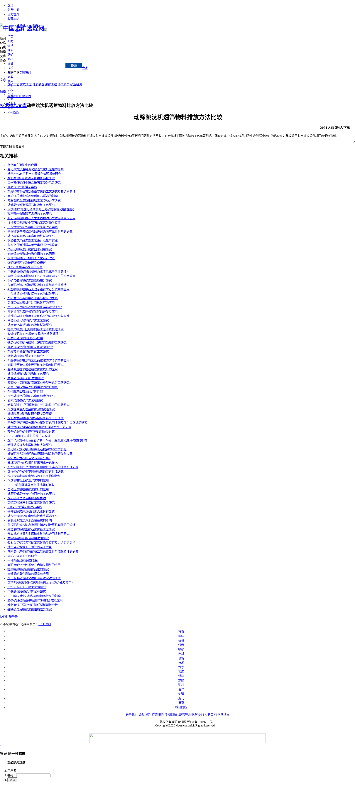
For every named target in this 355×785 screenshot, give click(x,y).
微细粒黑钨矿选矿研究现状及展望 (29, 413)
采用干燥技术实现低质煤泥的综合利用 (32, 387)
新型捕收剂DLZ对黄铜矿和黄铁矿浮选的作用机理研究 (42, 467)
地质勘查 (38, 84)
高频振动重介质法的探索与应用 (28, 573)
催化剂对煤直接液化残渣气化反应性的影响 (35, 169)
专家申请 (13, 72)
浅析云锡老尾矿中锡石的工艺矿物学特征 (34, 222)
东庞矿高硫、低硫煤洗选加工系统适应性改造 (37, 284)
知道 (10, 99)
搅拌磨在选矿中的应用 (22, 164)
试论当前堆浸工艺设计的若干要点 (29, 547)
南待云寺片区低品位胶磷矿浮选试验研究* (34, 307)
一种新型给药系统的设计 (23, 560)
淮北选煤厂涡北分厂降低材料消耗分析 (32, 604)
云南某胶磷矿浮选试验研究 (25, 400)
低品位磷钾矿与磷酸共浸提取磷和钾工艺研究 (37, 342)
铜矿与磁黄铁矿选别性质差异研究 (29, 280)
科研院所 (13, 112)
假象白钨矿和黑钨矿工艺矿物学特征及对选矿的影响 (41, 542)
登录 (10, 5)
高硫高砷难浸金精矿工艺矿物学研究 (31, 502)
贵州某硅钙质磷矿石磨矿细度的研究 (31, 396)
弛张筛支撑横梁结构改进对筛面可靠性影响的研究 (39, 231)
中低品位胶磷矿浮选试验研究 (26, 591)
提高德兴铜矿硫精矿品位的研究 (28, 569)
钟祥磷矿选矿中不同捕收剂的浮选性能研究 (35, 471)
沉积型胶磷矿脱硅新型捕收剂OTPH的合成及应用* (40, 582)
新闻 (10, 41)
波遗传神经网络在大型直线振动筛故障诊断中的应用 (41, 218)
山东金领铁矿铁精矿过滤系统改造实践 (32, 227)
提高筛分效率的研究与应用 (25, 338)
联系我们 (197, 714)
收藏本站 (13, 18)
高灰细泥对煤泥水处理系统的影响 (29, 520)
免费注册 (13, 9)
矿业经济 (76, 84)
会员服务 (145, 714)
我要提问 (13, 96)
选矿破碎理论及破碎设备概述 (26, 262)
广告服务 (158, 714)
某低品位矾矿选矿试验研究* (25, 378)
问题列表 (25, 96)
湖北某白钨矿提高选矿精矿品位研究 (31, 178)
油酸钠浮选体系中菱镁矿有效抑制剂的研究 (35, 364)
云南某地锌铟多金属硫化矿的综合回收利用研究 (38, 533)
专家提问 (25, 72)
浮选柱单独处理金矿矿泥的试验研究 (31, 409)
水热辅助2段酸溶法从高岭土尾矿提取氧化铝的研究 (40, 209)
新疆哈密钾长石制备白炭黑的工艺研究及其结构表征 (41, 191)
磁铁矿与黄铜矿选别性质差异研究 (29, 609)
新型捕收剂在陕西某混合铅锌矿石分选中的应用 (38, 289)
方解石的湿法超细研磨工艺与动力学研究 (34, 200)
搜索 (74, 65)
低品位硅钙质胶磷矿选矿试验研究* (30, 347)
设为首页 (13, 14)
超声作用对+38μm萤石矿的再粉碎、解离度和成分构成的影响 (47, 440)
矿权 (10, 90)
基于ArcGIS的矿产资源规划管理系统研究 (34, 173)
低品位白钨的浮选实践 (22, 187)
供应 (10, 81)
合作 (181, 689)
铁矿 (10, 54)
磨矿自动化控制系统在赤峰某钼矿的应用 (34, 564)
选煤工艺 (26, 84)
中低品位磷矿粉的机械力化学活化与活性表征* (37, 271)
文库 (10, 76)
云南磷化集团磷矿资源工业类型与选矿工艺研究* (39, 382)
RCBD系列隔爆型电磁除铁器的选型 (30, 484)
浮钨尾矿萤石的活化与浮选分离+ (28, 458)
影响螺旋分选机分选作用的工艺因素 (31, 253)
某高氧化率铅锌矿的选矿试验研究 (29, 324)
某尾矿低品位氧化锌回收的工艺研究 (31, 493)
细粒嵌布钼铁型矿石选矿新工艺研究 (31, 529)
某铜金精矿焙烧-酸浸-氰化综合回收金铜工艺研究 (39, 427)
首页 (10, 36)
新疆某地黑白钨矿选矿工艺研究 (28, 351)
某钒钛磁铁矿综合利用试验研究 (28, 538)
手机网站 (171, 714)
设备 (10, 63)
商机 (10, 59)
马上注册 (44, 624)
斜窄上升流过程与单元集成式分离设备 (32, 244)
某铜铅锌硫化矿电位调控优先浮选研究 (32, 516)
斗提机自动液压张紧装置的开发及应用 (32, 311)
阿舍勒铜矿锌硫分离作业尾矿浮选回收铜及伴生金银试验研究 (47, 422)
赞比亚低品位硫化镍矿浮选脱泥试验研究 (34, 578)
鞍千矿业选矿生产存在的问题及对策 (31, 431)
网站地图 (223, 714)
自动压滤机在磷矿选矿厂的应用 (28, 489)
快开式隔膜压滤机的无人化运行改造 (31, 258)
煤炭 (10, 50)
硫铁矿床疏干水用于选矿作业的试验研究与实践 (38, 316)
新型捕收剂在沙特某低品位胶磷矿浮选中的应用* (39, 360)
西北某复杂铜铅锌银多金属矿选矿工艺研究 (35, 418)
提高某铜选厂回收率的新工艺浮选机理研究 (35, 329)
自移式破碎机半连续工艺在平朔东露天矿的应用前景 (41, 276)
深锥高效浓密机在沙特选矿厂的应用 (31, 302)
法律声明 (184, 714)
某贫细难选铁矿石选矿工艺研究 (28, 373)
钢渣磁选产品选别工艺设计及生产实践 (32, 240)
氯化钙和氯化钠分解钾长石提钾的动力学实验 (37, 449)
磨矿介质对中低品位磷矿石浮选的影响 (32, 196)
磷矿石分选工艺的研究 (22, 556)
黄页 (181, 702)
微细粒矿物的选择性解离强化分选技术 (32, 462)
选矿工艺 (13, 84)
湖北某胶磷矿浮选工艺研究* (25, 356)
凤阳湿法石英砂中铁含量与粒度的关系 (32, 298)
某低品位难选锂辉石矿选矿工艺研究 (31, 204)
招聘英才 (210, 714)
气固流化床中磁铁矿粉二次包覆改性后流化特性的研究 (42, 551)
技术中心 (35, 66)
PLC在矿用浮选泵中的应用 (25, 267)
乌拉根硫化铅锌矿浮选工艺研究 (28, 320)
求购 (181, 680)
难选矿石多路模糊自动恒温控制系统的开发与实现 (39, 453)
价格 (10, 45)
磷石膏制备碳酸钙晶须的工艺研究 (29, 213)
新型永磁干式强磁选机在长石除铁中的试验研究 (38, 404)
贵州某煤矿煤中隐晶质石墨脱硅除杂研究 (34, 182)
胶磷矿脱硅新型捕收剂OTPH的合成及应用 (35, 600)
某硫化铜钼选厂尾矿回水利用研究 (29, 249)
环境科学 (64, 84)
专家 (85, 68)
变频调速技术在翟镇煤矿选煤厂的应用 (32, 369)
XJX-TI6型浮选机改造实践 (24, 507)
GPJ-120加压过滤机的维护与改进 (28, 436)
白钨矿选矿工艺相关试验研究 (26, 587)
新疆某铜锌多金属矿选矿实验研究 (29, 444)
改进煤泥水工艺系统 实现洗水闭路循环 (32, 333)
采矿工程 (51, 84)
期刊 (181, 698)
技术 (10, 67)
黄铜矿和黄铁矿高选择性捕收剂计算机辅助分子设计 (41, 524)
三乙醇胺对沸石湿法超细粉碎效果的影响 (34, 596)
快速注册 (6, 616)
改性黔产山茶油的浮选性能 (25, 391)
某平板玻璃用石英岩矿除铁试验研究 (31, 236)
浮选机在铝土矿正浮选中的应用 (28, 480)
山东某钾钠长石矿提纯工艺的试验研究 (32, 293)
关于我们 (132, 714)
